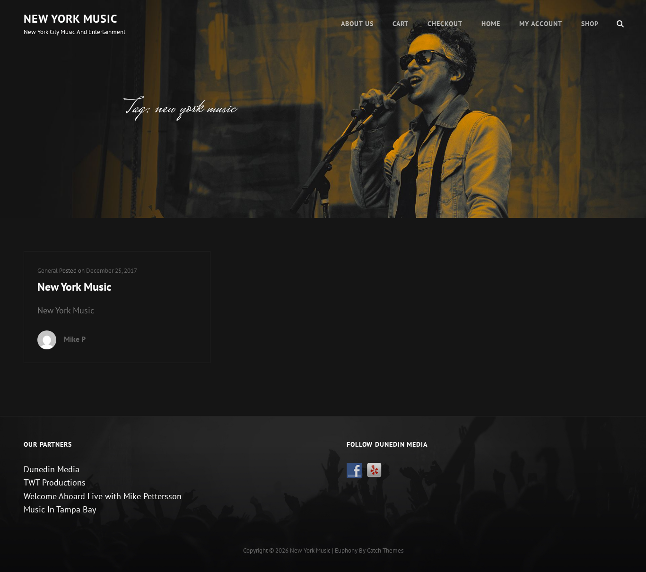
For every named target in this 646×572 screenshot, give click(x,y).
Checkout (445, 23)
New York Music (70, 18)
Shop (590, 23)
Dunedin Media (51, 469)
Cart (401, 23)
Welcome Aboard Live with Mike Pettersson (103, 496)
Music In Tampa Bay (60, 509)
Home (490, 23)
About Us (357, 23)
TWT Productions (55, 482)
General (47, 271)
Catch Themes (385, 550)
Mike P (75, 339)
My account (540, 23)
